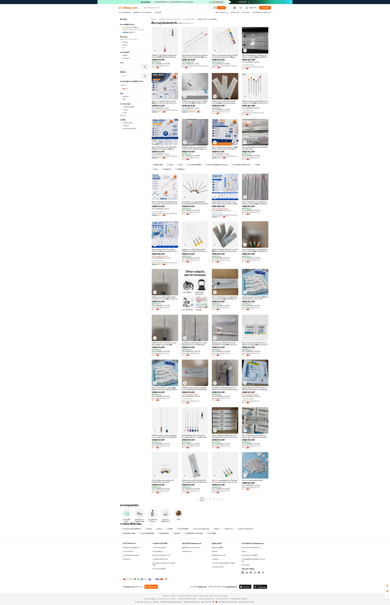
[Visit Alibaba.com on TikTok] (263, 572)
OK (145, 67)
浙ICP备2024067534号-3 (247, 602)
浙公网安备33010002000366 (228, 602)
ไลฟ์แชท (214, 551)
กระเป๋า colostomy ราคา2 (246, 529)
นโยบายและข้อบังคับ (159, 569)
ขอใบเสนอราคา (187, 551)
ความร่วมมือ (245, 565)
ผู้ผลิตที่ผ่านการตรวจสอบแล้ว (191, 547)
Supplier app (202, 587)
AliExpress (166, 596)
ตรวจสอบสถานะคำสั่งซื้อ (249, 555)
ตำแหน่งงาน (127, 559)
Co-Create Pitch (128, 551)
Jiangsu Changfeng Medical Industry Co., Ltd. (165, 110)
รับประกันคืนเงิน (158, 551)
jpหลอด (258, 164)
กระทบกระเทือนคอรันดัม (147, 533)
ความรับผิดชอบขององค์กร (131, 555)
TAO (211, 596)
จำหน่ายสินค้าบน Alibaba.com (251, 547)
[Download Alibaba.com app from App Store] (245, 587)
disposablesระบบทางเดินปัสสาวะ (132, 529)
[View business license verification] (213, 602)
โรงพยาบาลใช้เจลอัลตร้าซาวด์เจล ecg (217, 164)
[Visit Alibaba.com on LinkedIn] (247, 572)
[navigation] (134, 259)
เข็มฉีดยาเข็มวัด (158, 164)
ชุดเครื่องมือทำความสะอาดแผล (194, 533)
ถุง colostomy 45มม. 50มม (201, 529)
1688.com (174, 596)
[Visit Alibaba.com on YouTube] (259, 572)
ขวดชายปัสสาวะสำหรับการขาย (241, 164)
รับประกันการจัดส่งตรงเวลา (161, 555)
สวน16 (156, 169)
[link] (387, 585)
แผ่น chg (160, 529)
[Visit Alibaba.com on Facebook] (243, 572)
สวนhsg (171, 164)
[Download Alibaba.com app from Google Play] (260, 587)
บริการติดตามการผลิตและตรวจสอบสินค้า (164, 564)
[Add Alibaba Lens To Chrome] (151, 587)
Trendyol (216, 596)
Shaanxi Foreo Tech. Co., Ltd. (191, 110)
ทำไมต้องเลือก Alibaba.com (131, 547)
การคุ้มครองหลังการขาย (160, 559)
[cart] (241, 8)
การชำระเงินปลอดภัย (159, 547)
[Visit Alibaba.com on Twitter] (251, 572)
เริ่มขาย (244, 551)
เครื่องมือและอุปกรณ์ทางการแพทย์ (169, 19)
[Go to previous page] (198, 499)
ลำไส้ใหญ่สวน (180, 169)
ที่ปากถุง (149, 529)
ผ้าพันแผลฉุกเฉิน (164, 533)
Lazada (195, 596)
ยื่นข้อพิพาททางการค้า (219, 555)
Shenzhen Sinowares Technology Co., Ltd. (195, 65)
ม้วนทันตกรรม (167, 169)
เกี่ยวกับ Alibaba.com (129, 543)
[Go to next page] (222, 499)
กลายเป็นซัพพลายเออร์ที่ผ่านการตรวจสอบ (253, 560)
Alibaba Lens (130, 587)
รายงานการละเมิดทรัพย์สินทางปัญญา (223, 563)
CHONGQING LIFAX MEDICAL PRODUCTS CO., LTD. (225, 65)
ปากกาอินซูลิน (212, 533)
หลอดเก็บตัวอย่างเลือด (129, 533)
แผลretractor (229, 529)
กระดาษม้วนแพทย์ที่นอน (194, 164)
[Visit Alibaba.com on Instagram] (255, 572)
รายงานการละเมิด (217, 567)
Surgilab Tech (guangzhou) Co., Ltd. (253, 66)
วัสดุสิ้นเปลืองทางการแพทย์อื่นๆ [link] (207, 19)
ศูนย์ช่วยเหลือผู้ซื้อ (217, 547)
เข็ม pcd (217, 529)
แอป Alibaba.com (231, 587)
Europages (224, 596)
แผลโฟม (170, 529)
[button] (214, 8)
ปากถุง (181, 164)
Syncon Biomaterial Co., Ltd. (160, 65)
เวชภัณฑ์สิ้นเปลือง (188, 19)
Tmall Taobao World (185, 596)
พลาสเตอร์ (177, 533)
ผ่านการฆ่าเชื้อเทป (183, 529)
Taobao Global (203, 596)
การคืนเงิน (215, 559)
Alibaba (153, 19)
